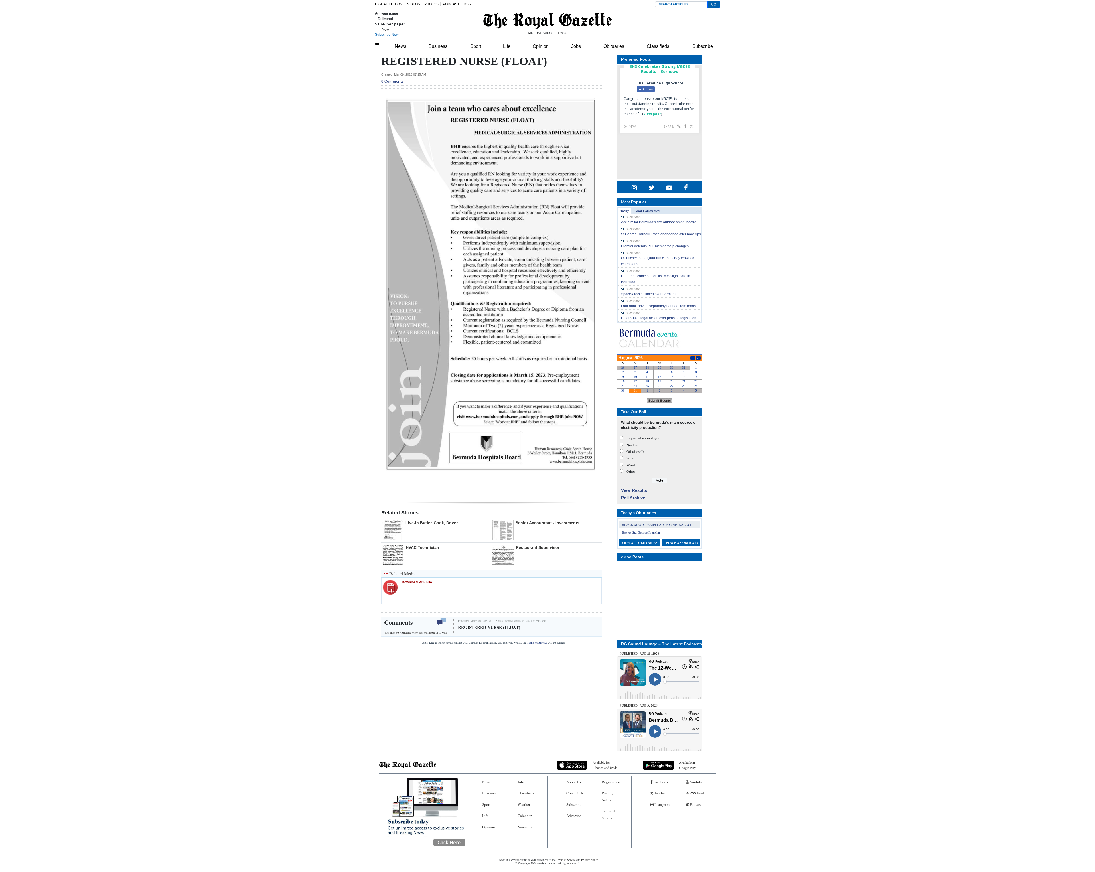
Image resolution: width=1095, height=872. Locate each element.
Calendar (525, 815)
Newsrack (525, 827)
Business (438, 46)
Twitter (659, 793)
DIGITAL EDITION (388, 4)
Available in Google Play (687, 765)
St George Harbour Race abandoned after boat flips (661, 234)
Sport (475, 46)
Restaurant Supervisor (537, 547)
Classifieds (658, 46)
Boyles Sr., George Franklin (641, 532)
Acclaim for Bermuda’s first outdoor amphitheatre (658, 222)
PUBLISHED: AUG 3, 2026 (639, 705)
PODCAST (451, 4)
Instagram (662, 804)
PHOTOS (431, 4)
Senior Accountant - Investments (547, 522)
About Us (573, 781)
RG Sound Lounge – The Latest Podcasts (661, 644)
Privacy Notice (607, 796)
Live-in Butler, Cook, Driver (431, 522)
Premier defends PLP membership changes (655, 246)
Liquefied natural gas (642, 438)
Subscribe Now (387, 34)
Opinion (541, 46)
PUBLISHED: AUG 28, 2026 (639, 653)
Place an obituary (682, 542)
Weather (524, 804)
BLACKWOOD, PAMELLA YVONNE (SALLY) (656, 524)
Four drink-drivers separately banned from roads (658, 306)
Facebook (660, 781)
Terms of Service (537, 642)
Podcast (695, 804)
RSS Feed (696, 793)
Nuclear (632, 444)
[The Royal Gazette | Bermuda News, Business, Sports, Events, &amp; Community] (547, 20)
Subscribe (702, 46)
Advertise (573, 815)
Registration (611, 781)
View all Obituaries (639, 542)
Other (630, 471)
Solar (630, 458)
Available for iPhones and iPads (605, 765)
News (400, 46)
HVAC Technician (422, 547)
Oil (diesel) (635, 451)
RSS (467, 4)
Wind (630, 464)
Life (506, 46)
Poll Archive (633, 497)
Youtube (696, 781)
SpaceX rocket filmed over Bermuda (649, 294)
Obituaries (613, 46)
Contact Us (574, 793)
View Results (634, 490)
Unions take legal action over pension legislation (658, 318)
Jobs (576, 46)
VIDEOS (413, 4)
